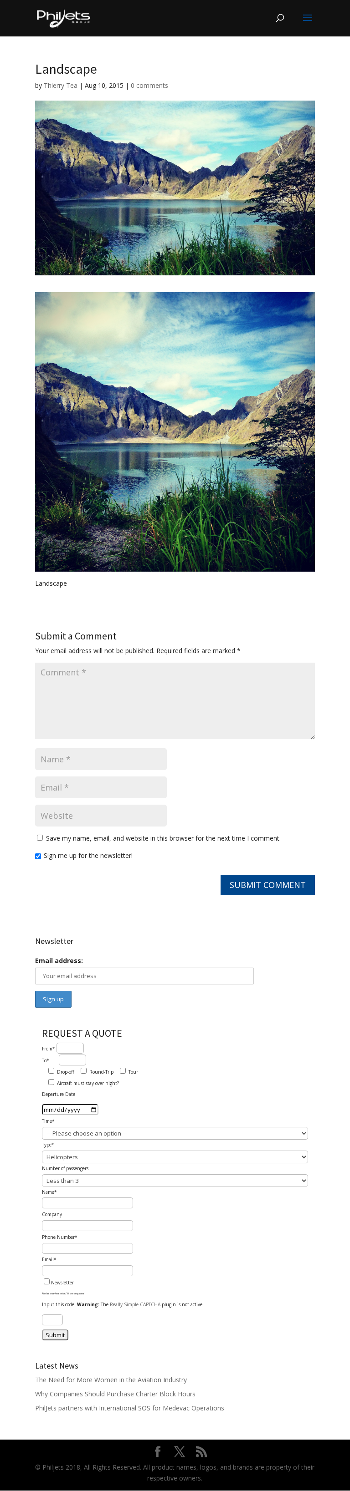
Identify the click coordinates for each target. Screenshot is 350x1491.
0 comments (149, 85)
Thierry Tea (60, 85)
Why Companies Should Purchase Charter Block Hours (115, 1394)
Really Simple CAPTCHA (135, 1304)
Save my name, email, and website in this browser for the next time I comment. (163, 838)
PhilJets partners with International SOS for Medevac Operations (129, 1408)
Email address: (59, 960)
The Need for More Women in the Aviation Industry (111, 1379)
